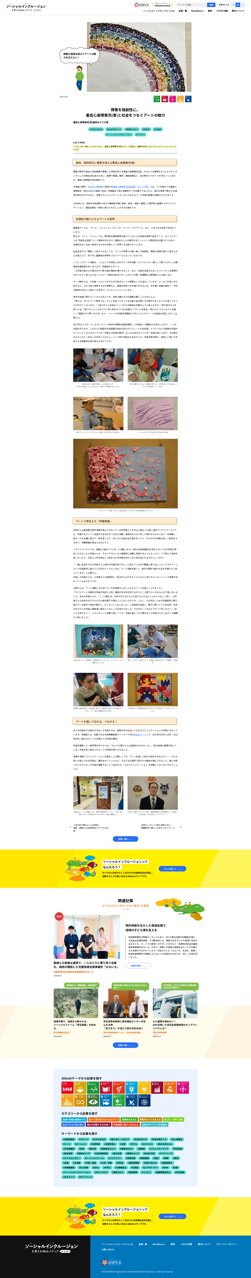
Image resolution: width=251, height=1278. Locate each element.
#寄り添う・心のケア (119, 1139)
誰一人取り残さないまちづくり (103, 1119)
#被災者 (92, 1148)
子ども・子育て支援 (173, 1119)
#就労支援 (67, 1153)
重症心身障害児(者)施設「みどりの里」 (131, 186)
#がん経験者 (176, 1139)
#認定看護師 (133, 1162)
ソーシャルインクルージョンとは (158, 10)
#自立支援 (116, 1153)
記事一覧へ (123, 839)
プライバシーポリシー (226, 1244)
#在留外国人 (110, 1144)
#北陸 (175, 1167)
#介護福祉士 (120, 1167)
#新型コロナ (117, 1172)
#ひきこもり (147, 1144)
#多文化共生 (149, 1153)
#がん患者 (83, 1167)
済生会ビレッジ (141, 734)
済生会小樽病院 (95, 186)
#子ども (133, 1144)
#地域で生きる (150, 1162)
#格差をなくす (83, 1153)
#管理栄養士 (166, 1162)
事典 (210, 10)
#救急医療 (132, 1172)
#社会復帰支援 (101, 1153)
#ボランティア (85, 1176)
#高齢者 (141, 1148)
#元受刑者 (95, 1144)
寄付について (238, 10)
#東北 (156, 1158)
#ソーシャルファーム (94, 1158)
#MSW (165, 1167)
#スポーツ (83, 1139)
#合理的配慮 (68, 1139)
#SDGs (96, 1167)
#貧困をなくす (132, 1153)
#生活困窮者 (68, 1148)
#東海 (175, 1158)
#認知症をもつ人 (108, 1148)
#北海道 (157, 129)
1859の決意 (222, 10)
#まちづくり (68, 1176)
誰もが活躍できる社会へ (98, 1124)
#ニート (66, 1144)
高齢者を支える (129, 1119)
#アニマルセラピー (71, 1158)
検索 (211, 5)
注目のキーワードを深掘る (154, 1124)
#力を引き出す (96, 129)
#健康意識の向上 (163, 1172)
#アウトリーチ (165, 1153)
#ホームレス (80, 1144)
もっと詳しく (170, 868)
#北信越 (76, 1162)
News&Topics (197, 10)
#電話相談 (144, 1158)
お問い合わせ (108, 1249)
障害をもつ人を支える (150, 1119)
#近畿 (66, 1162)
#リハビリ (140, 134)
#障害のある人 (132, 129)
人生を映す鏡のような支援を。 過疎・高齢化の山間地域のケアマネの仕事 (91, 828)
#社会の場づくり (114, 129)
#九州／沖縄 (106, 1162)
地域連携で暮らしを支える (126, 1124)
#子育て (107, 1167)
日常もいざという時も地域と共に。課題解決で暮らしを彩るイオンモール (158, 826)
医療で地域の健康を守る (74, 1119)
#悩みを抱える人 (165, 1144)
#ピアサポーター (150, 1167)
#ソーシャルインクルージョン (118, 134)
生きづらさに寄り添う (73, 1124)
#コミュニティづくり (159, 1148)
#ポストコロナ (101, 1172)
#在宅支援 (179, 1172)
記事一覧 (183, 10)
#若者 (81, 1148)
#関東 (166, 1158)
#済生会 (146, 129)
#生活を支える (140, 1139)
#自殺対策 (130, 1158)
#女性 (122, 1144)
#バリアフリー (115, 1158)
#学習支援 (177, 1148)
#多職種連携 (68, 1167)
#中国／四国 (90, 1162)
